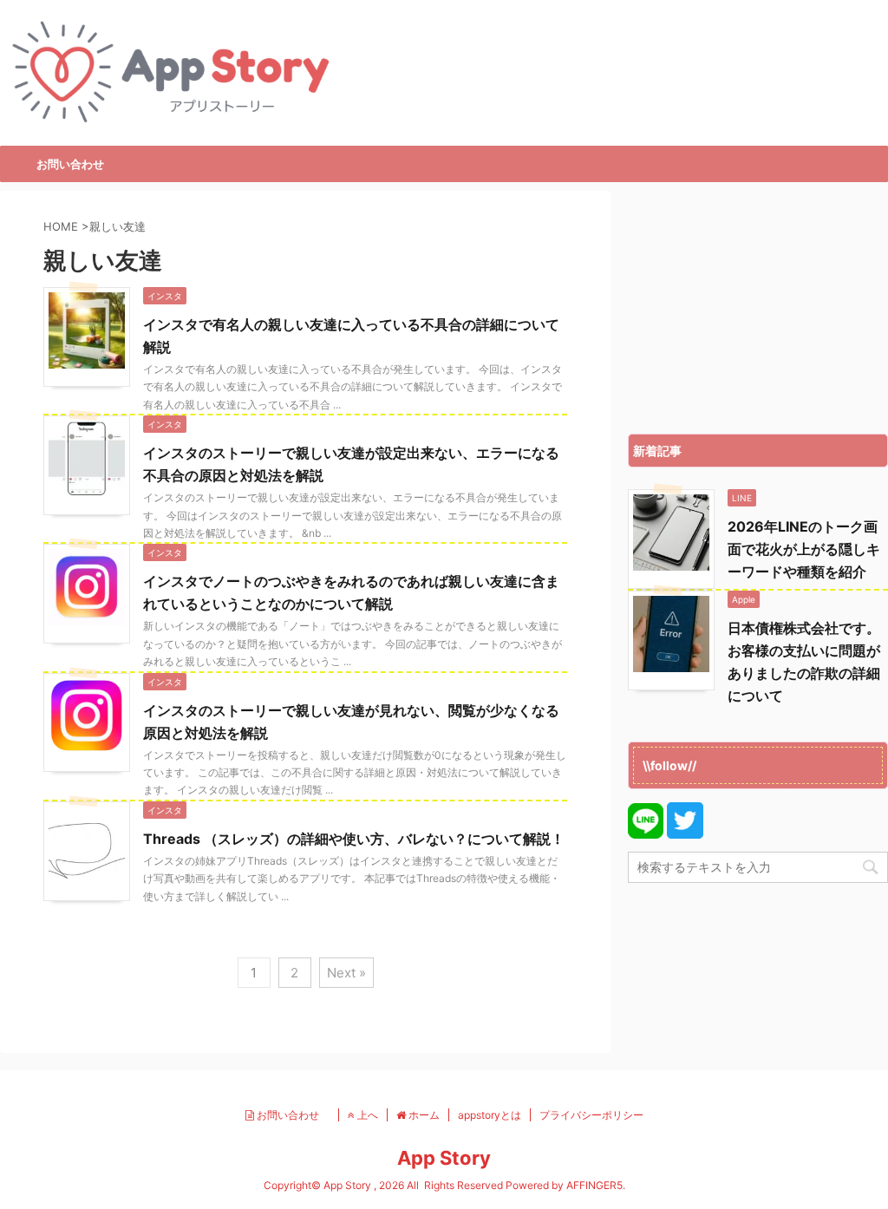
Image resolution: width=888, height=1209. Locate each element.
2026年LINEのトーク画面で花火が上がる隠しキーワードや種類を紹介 (804, 549)
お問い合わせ (70, 164)
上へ (366, 1114)
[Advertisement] (758, 307)
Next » (346, 972)
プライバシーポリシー (591, 1114)
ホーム (423, 1114)
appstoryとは (489, 1114)
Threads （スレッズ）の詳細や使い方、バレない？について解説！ (354, 838)
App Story (444, 1158)
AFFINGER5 (594, 1185)
